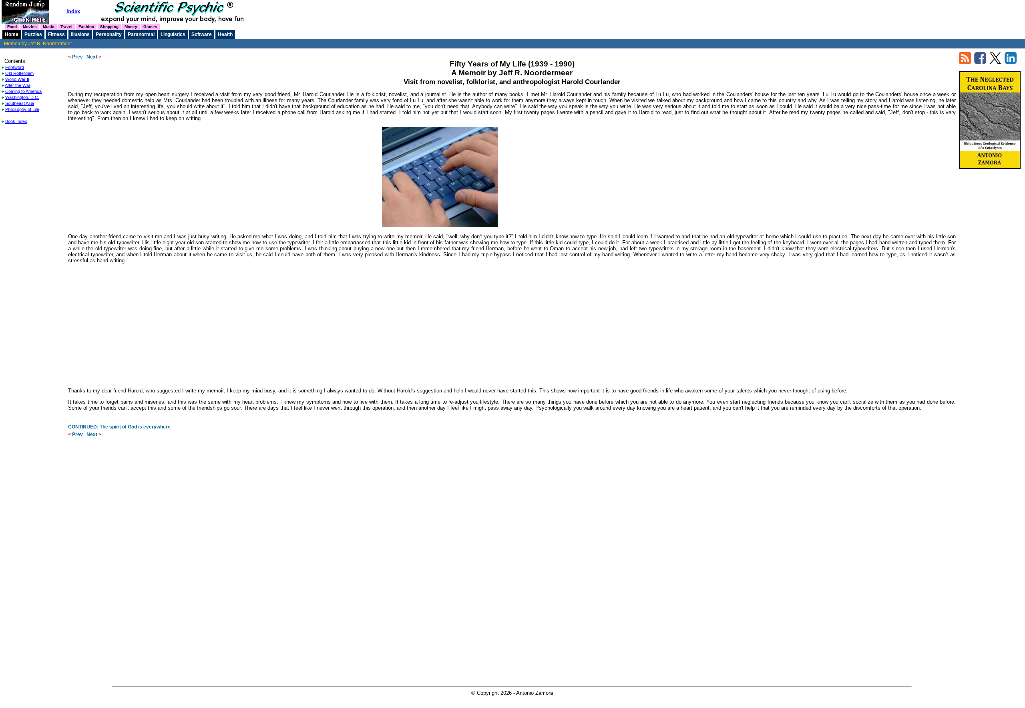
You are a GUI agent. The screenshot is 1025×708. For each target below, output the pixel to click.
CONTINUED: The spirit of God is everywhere (119, 427)
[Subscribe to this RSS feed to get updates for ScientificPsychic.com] (965, 62)
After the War (17, 85)
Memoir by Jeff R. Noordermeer (38, 43)
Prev (75, 57)
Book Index (16, 121)
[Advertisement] (512, 325)
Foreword (14, 67)
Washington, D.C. (22, 97)
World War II (17, 79)
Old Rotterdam (19, 73)
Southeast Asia (19, 103)
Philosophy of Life (22, 109)
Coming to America (23, 91)
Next (93, 57)
